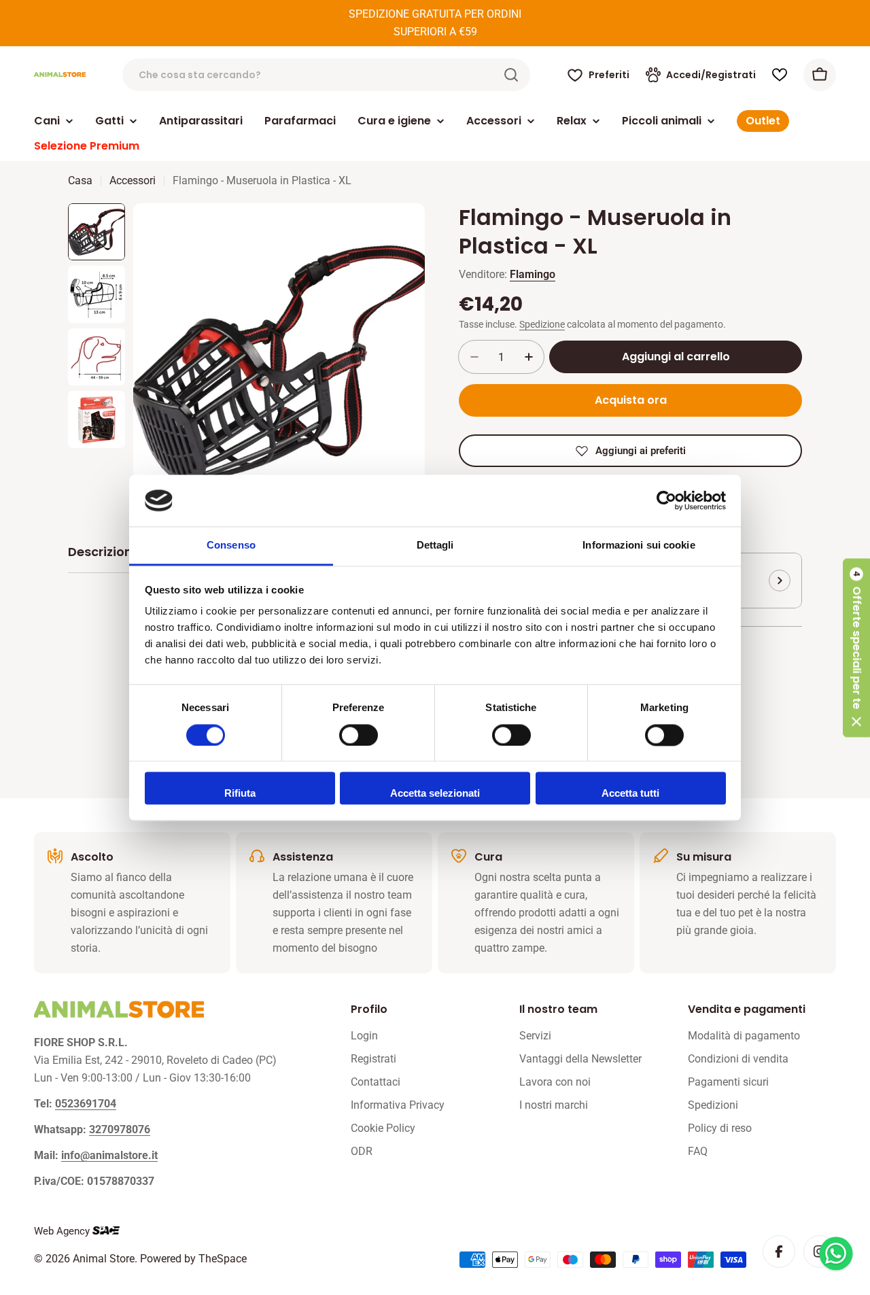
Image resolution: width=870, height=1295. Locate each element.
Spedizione (542, 324)
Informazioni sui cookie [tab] (638, 545)
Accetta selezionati (435, 793)
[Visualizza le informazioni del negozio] (779, 580)
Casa (80, 180)
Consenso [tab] (231, 545)
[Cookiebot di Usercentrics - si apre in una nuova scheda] (666, 500)
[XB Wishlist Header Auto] (779, 74)
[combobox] (326, 74)
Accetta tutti (630, 793)
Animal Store (104, 1258)
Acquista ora (631, 400)
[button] (856, 647)
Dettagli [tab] (435, 545)
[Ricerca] (511, 75)
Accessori (132, 180)
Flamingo (532, 274)
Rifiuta (240, 793)
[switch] (358, 735)
